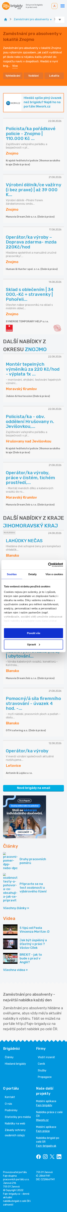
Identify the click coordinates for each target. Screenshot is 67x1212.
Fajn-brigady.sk (46, 1145)
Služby (42, 1070)
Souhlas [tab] (12, 574)
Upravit (31, 644)
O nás (8, 1103)
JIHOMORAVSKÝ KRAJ (30, 526)
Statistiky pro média (18, 1117)
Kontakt (10, 1097)
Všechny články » (16, 908)
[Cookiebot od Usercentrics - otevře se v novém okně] (48, 564)
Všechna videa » (15, 970)
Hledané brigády (15, 1063)
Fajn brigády (44, 1105)
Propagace (45, 1077)
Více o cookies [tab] (54, 574)
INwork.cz (42, 1120)
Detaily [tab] (32, 574)
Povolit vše (33, 633)
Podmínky (11, 1110)
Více (15, 65)
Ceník (41, 1063)
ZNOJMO (36, 349)
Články (9, 1057)
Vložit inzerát (46, 1057)
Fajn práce (43, 1131)
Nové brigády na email (33, 788)
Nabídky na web (15, 1123)
